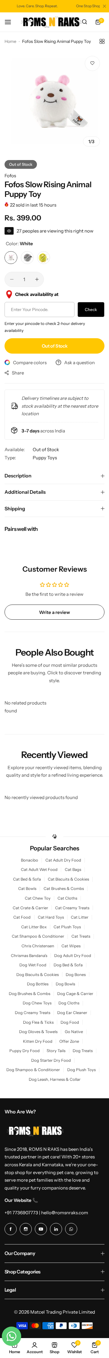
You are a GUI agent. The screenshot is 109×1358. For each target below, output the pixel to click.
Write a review (54, 612)
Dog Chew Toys (37, 1003)
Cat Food (22, 917)
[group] (54, 101)
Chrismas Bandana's (29, 955)
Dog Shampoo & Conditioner (33, 1069)
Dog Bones (76, 974)
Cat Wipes (71, 946)
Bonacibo (29, 860)
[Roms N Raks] (51, 22)
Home (10, 41)
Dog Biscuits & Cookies (37, 974)
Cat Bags (73, 869)
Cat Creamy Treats (72, 908)
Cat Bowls (27, 888)
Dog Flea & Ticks (38, 1022)
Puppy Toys (45, 458)
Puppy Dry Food (24, 1050)
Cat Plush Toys (67, 927)
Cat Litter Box (34, 927)
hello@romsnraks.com (64, 1212)
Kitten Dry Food (37, 1041)
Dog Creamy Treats (32, 1012)
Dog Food (70, 1022)
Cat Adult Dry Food (63, 860)
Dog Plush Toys (81, 1069)
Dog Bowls (65, 984)
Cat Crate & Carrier (30, 908)
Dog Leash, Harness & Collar (55, 1079)
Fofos (10, 175)
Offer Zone (69, 1041)
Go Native (74, 1031)
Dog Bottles (37, 984)
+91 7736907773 (21, 1212)
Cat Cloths (67, 898)
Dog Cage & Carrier (75, 993)
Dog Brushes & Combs (29, 993)
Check (91, 309)
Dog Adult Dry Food (72, 955)
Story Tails (56, 1050)
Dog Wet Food (32, 965)
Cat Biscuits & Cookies (68, 879)
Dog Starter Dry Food (51, 1060)
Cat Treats (80, 936)
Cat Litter (79, 917)
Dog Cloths (68, 1003)
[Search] (84, 22)
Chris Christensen (37, 946)
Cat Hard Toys (51, 917)
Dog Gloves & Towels (38, 1031)
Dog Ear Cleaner (72, 1012)
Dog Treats (83, 1050)
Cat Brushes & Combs (64, 888)
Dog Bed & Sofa (68, 965)
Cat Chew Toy (38, 898)
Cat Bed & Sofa (27, 879)
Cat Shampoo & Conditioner (38, 936)
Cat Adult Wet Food (39, 869)
